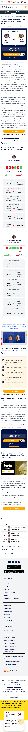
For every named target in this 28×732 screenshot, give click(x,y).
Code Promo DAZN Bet (10, 646)
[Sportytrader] (1, 16)
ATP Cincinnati (9, 553)
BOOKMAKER (8, 578)
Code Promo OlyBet (9, 643)
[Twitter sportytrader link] (16, 562)
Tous (3, 546)
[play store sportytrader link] (19, 571)
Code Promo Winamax (10, 637)
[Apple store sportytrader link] (9, 571)
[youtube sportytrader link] (9, 562)
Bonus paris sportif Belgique (11, 598)
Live (21, 26)
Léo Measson (17, 62)
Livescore (6, 589)
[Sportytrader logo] (14, 671)
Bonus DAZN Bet (8, 621)
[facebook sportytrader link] (13, 562)
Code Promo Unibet (9, 631)
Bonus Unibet (7, 605)
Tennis (11, 16)
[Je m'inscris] (22, 2)
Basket (20, 546)
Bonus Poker (7, 595)
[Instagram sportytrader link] (19, 562)
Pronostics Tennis (15, 64)
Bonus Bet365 (7, 614)
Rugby (25, 546)
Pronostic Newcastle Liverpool (12, 661)
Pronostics (6, 16)
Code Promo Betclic (9, 634)
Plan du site (23, 691)
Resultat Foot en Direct (10, 592)
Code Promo (8, 626)
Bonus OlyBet (7, 617)
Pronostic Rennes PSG (10, 664)
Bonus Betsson (8, 624)
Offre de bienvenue (14, 57)
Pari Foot (6, 583)
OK (14, 729)
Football (8, 546)
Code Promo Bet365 (9, 640)
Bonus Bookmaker (10, 601)
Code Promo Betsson (9, 649)
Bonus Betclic (7, 608)
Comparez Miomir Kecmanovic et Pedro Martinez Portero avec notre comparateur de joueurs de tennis (14, 326)
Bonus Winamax (8, 611)
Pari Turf (6, 586)
